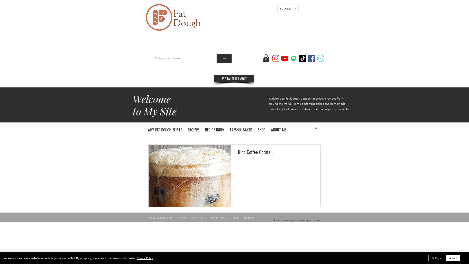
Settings (436, 258)
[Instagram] (275, 58)
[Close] (464, 258)
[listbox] (288, 9)
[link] (266, 58)
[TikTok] (302, 58)
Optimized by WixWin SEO (308, 220)
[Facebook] (311, 58)
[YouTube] (284, 58)
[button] (288, 9)
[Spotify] (293, 58)
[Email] (320, 58)
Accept (453, 258)
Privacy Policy (145, 258)
